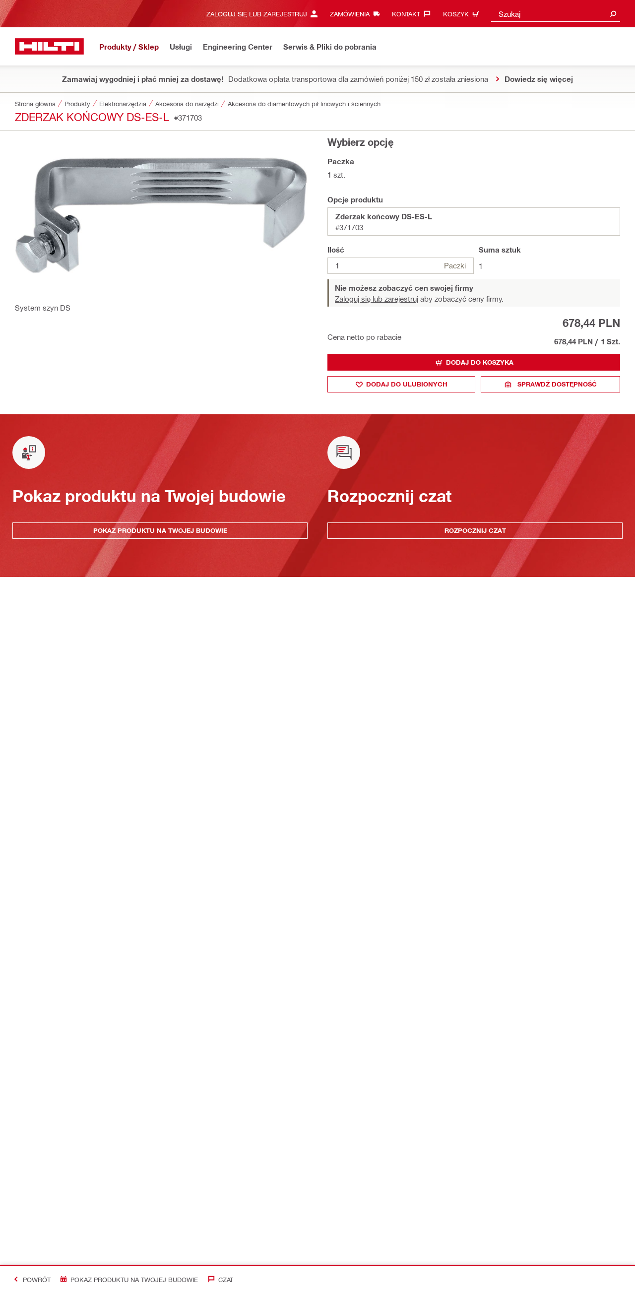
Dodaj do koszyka (479, 362)
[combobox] (555, 13)
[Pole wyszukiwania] (613, 13)
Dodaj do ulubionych (406, 384)
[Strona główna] (49, 46)
